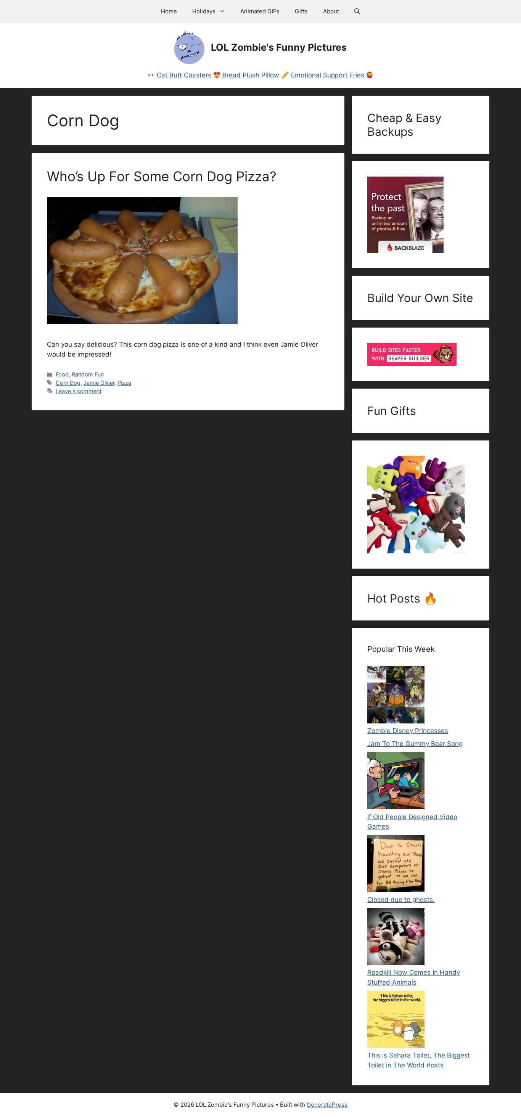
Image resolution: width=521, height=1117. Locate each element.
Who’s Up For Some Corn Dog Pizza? (162, 176)
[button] (357, 11)
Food (62, 374)
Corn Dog (68, 382)
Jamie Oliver (99, 382)
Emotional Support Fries (327, 75)
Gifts (301, 11)
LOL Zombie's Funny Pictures (279, 47)
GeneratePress (327, 1104)
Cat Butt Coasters (184, 75)
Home (169, 11)
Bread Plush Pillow (250, 75)
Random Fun (88, 374)
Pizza (124, 382)
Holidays (203, 11)
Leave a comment (78, 391)
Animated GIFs (260, 11)
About (331, 11)
